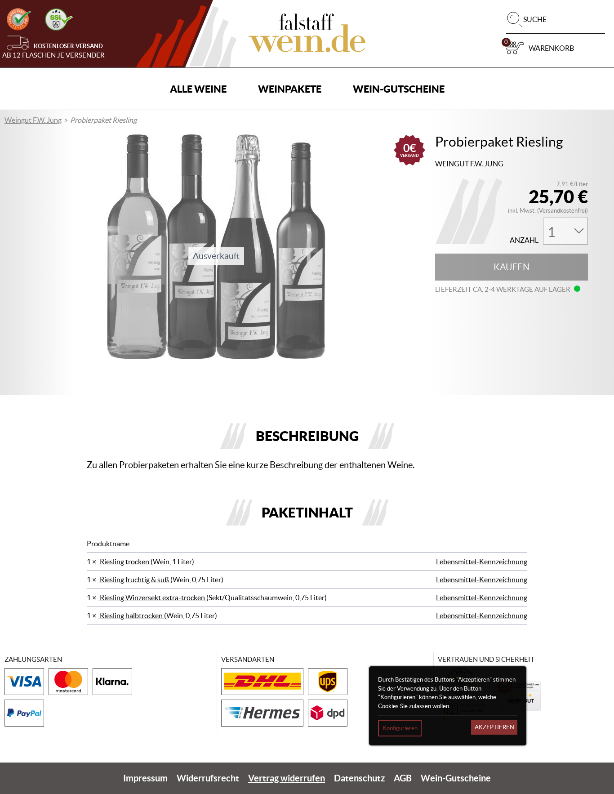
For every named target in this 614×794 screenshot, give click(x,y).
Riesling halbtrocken (131, 615)
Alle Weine (198, 88)
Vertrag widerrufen (286, 778)
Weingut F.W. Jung (33, 120)
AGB (403, 778)
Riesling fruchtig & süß (134, 579)
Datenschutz (359, 778)
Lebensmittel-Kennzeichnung (481, 562)
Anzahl (524, 240)
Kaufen (511, 267)
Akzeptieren (494, 727)
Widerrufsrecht (208, 778)
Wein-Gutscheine (399, 88)
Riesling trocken (124, 562)
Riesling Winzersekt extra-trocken (152, 597)
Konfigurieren (400, 728)
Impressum (145, 778)
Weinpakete (289, 88)
